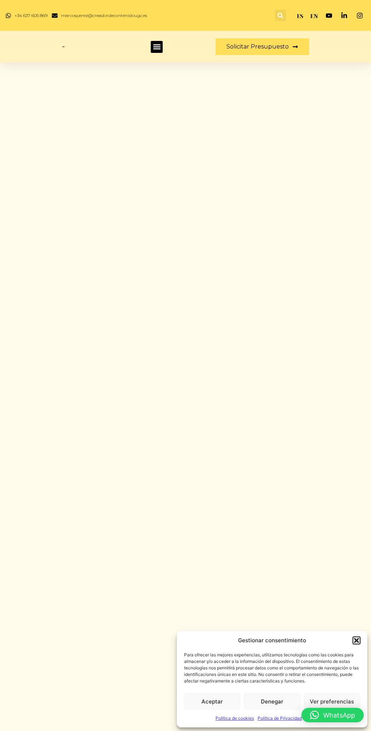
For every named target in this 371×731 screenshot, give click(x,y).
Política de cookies (235, 718)
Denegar (272, 701)
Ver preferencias (332, 701)
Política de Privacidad (280, 718)
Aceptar (212, 701)
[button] (356, 640)
